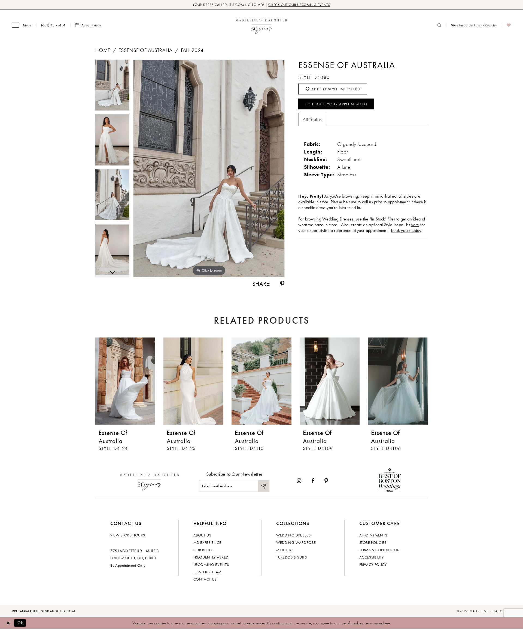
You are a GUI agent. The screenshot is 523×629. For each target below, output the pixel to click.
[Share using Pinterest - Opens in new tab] (282, 284)
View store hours (127, 535)
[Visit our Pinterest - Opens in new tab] (326, 481)
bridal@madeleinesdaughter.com (43, 611)
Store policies (373, 542)
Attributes (312, 119)
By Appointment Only (127, 565)
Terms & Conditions (379, 549)
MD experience (207, 542)
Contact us (205, 579)
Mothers (285, 549)
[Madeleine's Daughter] (149, 480)
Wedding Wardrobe (296, 542)
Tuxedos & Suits (291, 557)
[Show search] (439, 25)
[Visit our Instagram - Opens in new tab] (299, 481)
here (415, 225)
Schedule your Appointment (336, 104)
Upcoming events (211, 564)
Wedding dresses (293, 535)
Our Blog (202, 549)
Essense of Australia (145, 50)
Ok (20, 622)
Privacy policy (373, 564)
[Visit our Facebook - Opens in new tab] (313, 481)
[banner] (261, 25)
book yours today (406, 230)
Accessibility (371, 557)
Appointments (373, 535)
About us (202, 535)
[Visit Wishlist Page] (509, 25)
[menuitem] (21, 25)
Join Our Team (207, 571)
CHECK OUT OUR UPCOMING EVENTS (299, 4)
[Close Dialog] (8, 623)
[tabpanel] (112, 87)
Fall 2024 (192, 50)
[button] (21, 25)
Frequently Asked (211, 557)
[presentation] (125, 381)
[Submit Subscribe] (263, 486)
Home (102, 50)
